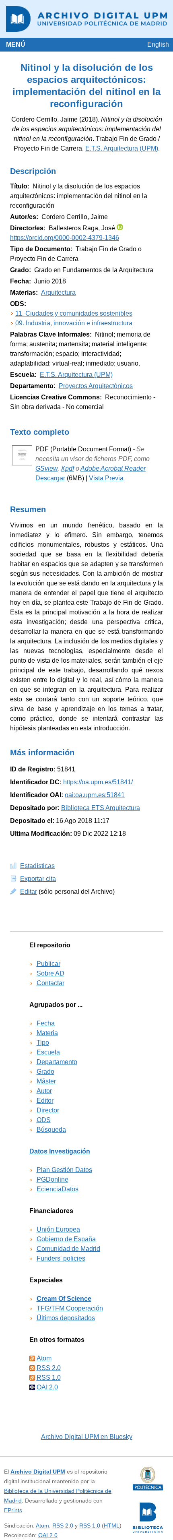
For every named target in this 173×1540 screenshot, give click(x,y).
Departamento (57, 1061)
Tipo (43, 1042)
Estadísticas (37, 865)
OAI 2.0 (47, 1387)
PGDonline (52, 1179)
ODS (44, 1119)
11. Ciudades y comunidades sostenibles (73, 313)
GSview (46, 468)
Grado (45, 1071)
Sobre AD (50, 973)
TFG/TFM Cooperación (70, 1308)
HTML (111, 1525)
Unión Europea (58, 1229)
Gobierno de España (66, 1239)
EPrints (13, 1510)
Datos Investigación (59, 1151)
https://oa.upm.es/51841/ (98, 782)
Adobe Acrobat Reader (113, 468)
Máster (46, 1081)
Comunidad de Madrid (68, 1248)
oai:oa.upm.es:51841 (95, 795)
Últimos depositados (66, 1318)
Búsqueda (51, 1129)
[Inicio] (86, 19)
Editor (45, 1100)
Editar (28, 891)
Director (48, 1110)
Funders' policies (61, 1258)
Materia (47, 1032)
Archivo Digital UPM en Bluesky (86, 1436)
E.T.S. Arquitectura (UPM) (121, 148)
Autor (44, 1090)
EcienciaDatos (57, 1189)
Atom (44, 1358)
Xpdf (67, 468)
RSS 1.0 (49, 1377)
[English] (158, 44)
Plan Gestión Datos (64, 1169)
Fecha (46, 1023)
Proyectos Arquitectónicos (96, 385)
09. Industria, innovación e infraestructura (73, 323)
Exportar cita (38, 878)
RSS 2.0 (49, 1367)
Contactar (50, 983)
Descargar (50, 478)
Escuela (48, 1052)
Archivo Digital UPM (37, 1471)
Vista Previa (106, 478)
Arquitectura (58, 292)
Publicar (48, 963)
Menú (15, 44)
